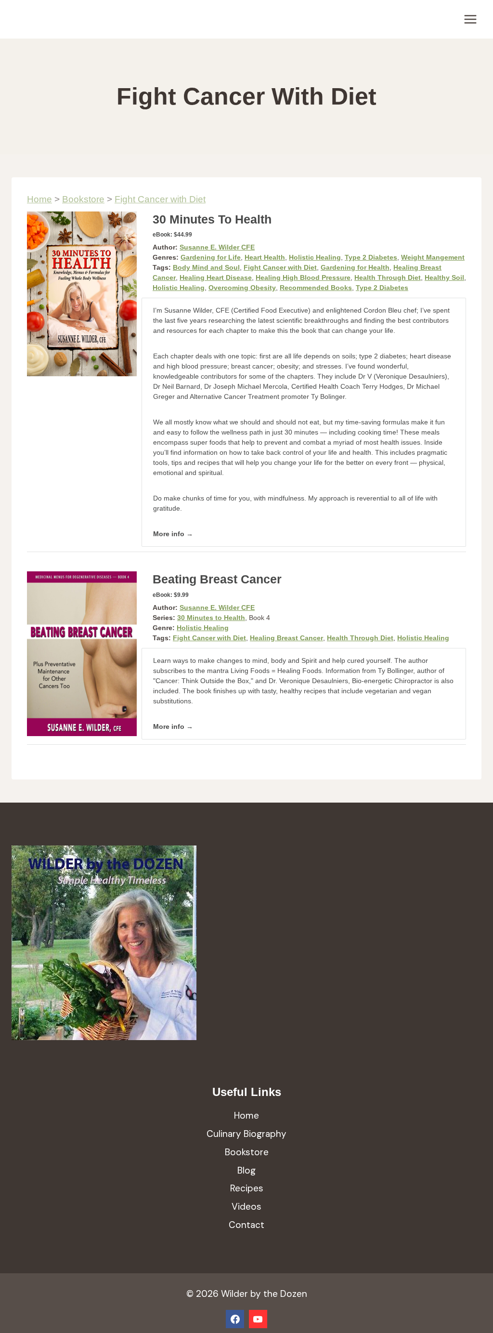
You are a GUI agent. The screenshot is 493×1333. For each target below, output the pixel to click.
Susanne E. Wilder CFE (217, 247)
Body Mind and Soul (206, 267)
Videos (246, 1207)
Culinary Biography (246, 1134)
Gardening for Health (355, 267)
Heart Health (265, 257)
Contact (246, 1225)
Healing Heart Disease (216, 277)
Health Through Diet (387, 277)
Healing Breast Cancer (286, 638)
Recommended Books (316, 287)
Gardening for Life (211, 257)
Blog (246, 1170)
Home (39, 199)
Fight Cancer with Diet (160, 199)
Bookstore (83, 199)
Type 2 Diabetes (371, 257)
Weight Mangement (433, 257)
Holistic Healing (315, 257)
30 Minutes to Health (212, 219)
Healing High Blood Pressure (303, 277)
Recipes (246, 1188)
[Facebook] (235, 1319)
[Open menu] (470, 19)
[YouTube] (258, 1319)
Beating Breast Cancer (217, 579)
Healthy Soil (444, 277)
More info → (173, 534)
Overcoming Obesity (242, 287)
